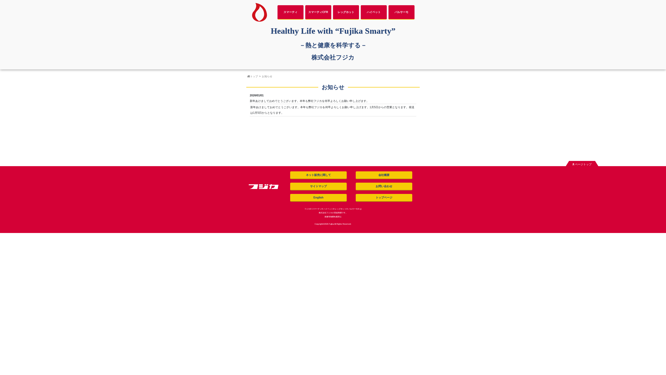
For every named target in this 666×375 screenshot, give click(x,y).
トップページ (384, 197)
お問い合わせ (384, 186)
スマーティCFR (318, 12)
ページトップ (583, 164)
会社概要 (384, 174)
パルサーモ (401, 12)
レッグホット (346, 12)
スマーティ (290, 12)
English (318, 197)
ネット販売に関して (318, 174)
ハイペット (374, 12)
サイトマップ (318, 186)
